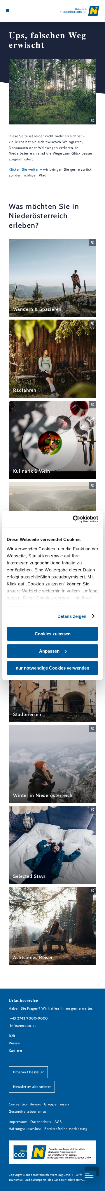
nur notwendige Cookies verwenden (52, 667)
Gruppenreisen (56, 1104)
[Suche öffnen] (24, 10)
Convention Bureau (25, 1104)
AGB (58, 1121)
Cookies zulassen (53, 633)
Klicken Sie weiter (24, 169)
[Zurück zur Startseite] (79, 11)
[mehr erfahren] (52, 278)
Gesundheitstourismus (27, 1111)
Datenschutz (41, 1121)
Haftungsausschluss (25, 1128)
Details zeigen (71, 616)
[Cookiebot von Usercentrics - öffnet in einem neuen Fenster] (74, 519)
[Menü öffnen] (7, 10)
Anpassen (49, 651)
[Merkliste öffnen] (20, 10)
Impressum (18, 1121)
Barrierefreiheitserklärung (66, 1128)
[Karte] (16, 10)
